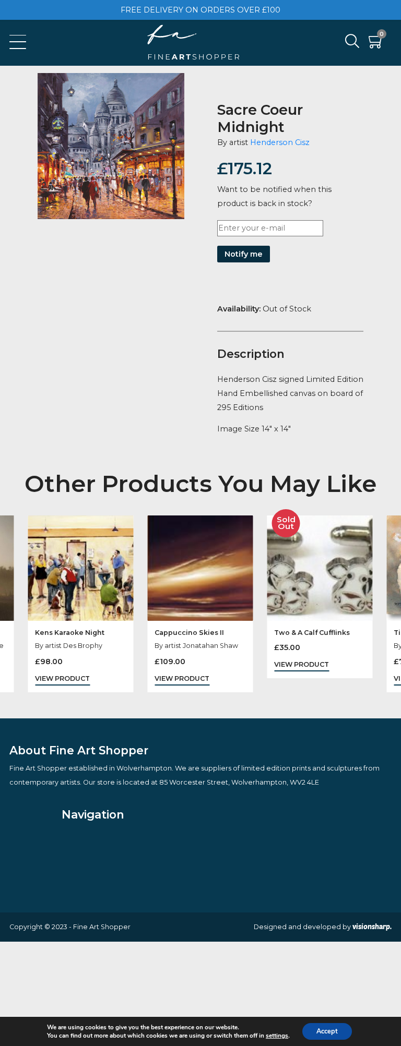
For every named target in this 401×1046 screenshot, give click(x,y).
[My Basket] (376, 44)
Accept (327, 1031)
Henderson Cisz (280, 142)
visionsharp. (372, 926)
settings (277, 1035)
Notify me (244, 254)
